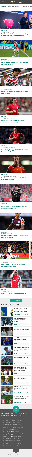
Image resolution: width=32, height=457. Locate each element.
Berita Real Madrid (7, 440)
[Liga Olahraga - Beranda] (16, 2)
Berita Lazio (16, 438)
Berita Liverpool (7, 433)
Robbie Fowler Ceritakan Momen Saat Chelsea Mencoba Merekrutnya (14, 179)
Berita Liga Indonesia (18, 427)
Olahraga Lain (18, 393)
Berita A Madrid (17, 443)
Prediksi (3, 6)
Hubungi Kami (14, 415)
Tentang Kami (5, 413)
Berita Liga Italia (17, 422)
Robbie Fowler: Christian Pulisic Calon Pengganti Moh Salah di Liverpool (14, 63)
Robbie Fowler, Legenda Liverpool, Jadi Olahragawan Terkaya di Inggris (12, 121)
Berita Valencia (17, 442)
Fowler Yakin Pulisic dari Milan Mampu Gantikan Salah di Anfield (14, 92)
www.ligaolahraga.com (18, 455)
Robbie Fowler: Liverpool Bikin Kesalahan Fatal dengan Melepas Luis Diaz (14, 207)
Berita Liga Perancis (18, 426)
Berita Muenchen (18, 440)
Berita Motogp (6, 422)
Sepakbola (10, 6)
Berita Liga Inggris (17, 420)
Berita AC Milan (6, 443)
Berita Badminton (7, 424)
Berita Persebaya (16, 436)
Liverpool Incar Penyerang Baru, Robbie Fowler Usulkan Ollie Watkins (14, 236)
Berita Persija (15, 431)
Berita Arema (15, 435)
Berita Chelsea (6, 435)
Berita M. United (7, 429)
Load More (16, 300)
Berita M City (17, 445)
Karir (21, 415)
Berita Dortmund (7, 442)
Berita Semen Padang (17, 433)
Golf (15, 383)
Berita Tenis (5, 427)
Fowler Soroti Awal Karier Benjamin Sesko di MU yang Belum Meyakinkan (14, 150)
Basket (16, 324)
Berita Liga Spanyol (17, 424)
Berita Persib (15, 429)
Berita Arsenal (6, 431)
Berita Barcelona (7, 438)
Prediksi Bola (17, 402)
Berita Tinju (5, 426)
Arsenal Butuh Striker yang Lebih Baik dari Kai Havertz (13, 294)
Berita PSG (5, 436)
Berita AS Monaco (7, 445)
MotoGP (17, 6)
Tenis (15, 344)
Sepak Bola (4, 30)
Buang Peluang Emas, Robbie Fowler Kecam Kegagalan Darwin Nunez (13, 265)
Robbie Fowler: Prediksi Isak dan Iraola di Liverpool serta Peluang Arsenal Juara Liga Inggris (15, 35)
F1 (14, 363)
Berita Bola (5, 420)
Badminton (25, 6)
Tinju (15, 373)
